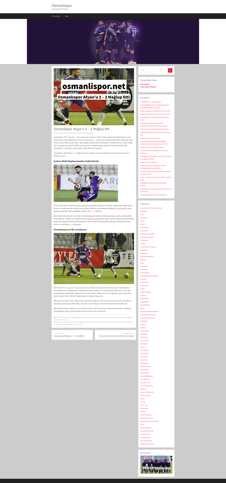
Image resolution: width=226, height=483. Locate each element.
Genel (103, 317)
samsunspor (144, 369)
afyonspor (59, 322)
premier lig (144, 360)
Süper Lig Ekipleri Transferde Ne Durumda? (155, 111)
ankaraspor (64, 317)
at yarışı (143, 243)
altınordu (143, 218)
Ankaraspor (71, 322)
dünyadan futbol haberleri (92, 317)
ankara (58, 317)
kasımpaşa (144, 334)
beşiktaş (143, 260)
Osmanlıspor (62, 5)
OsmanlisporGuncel (81, 133)
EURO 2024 (144, 282)
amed (142, 221)
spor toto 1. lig (145, 382)
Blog (66, 16)
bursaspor (143, 266)
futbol (77, 322)
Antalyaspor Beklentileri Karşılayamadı (153, 195)
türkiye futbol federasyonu (149, 421)
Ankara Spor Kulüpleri (148, 87)
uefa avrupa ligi (145, 428)
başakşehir (144, 250)
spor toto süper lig (146, 386)
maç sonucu (109, 322)
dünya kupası (144, 273)
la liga (142, 347)
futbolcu (91, 322)
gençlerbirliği (145, 305)
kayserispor (144, 337)
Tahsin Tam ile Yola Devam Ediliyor (152, 147)
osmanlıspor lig (58, 324)
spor (64, 324)
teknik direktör (145, 395)
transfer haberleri (146, 415)
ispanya (143, 327)
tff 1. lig (142, 402)
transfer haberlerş (146, 418)
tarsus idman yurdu (147, 392)
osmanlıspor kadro (127, 322)
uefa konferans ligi (146, 431)
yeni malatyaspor (146, 441)
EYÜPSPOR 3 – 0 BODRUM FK (150, 102)
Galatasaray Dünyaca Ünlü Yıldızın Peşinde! (155, 114)
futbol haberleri (84, 322)
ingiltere (143, 324)
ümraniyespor (145, 434)
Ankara (65, 322)
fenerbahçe (144, 285)
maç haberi (101, 322)
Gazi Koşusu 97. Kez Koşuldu (150, 138)
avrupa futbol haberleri (148, 247)
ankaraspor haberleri (74, 317)
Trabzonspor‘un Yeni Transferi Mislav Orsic (154, 129)
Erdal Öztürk (110, 216)
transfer (143, 412)
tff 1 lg (142, 399)
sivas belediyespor (146, 376)
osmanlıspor (57, 320)
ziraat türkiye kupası (147, 444)
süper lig (143, 389)
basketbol (143, 253)
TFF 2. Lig (65, 320)
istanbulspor (144, 331)
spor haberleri (71, 324)
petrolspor (144, 357)
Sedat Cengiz (93, 219)
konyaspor (144, 344)
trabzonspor (144, 408)
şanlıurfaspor (144, 373)
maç (96, 322)
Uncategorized (145, 437)
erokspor (143, 279)
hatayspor (143, 321)
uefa (141, 424)
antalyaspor (144, 240)
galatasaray (144, 298)
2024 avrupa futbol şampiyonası (151, 208)
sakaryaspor (144, 363)
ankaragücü (144, 227)
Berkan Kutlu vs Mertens (148, 162)
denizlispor (144, 269)
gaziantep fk (144, 302)
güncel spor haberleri (126, 317)
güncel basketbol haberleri (149, 311)
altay (142, 214)
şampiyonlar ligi (145, 366)
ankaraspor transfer (147, 237)
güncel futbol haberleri (112, 317)
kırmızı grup (144, 340)
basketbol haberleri (147, 256)
